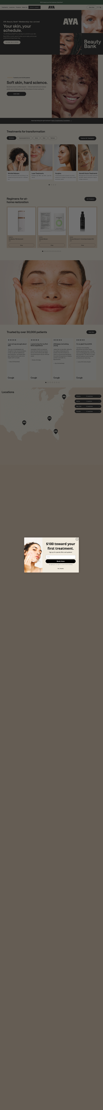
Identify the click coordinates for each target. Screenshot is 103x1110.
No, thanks (61, 568)
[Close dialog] (77, 539)
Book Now (61, 561)
